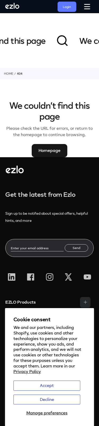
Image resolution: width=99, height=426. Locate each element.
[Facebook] (30, 277)
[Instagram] (49, 277)
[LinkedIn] (11, 277)
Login (67, 7)
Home (8, 73)
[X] (68, 277)
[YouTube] (87, 277)
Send (76, 248)
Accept (47, 385)
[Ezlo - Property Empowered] (14, 171)
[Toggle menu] (85, 302)
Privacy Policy (27, 371)
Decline (47, 399)
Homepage (49, 150)
